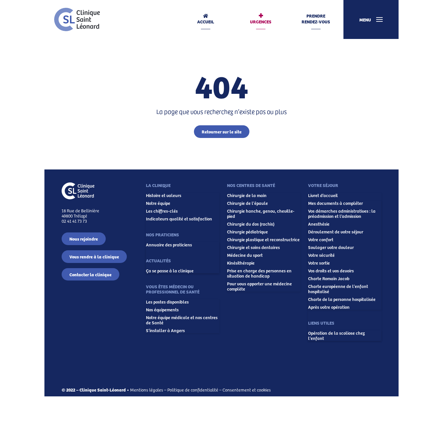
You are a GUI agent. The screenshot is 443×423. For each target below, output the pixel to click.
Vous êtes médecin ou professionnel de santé (172, 289)
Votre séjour (323, 185)
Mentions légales (146, 390)
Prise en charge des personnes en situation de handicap (259, 273)
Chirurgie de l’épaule (247, 203)
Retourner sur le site (222, 131)
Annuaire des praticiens (169, 244)
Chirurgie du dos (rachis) (250, 224)
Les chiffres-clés (162, 211)
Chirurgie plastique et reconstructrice (263, 239)
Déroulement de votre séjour (335, 231)
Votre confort (320, 239)
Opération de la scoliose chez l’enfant (336, 335)
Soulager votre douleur (331, 247)
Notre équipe (158, 203)
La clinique (158, 185)
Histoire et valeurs (163, 195)
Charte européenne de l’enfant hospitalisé (338, 289)
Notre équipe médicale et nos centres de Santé (182, 320)
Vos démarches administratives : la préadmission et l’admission (342, 213)
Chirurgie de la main (247, 195)
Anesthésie (318, 224)
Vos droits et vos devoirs (331, 270)
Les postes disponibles (167, 302)
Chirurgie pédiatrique (247, 231)
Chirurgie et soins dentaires (253, 247)
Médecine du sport (245, 255)
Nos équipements (162, 309)
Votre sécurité (321, 255)
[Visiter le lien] (77, 19)
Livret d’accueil (323, 195)
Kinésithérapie (241, 263)
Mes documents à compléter (335, 203)
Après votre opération (329, 307)
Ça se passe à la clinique (170, 270)
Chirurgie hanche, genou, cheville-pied (260, 213)
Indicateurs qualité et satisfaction (179, 218)
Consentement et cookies (246, 390)
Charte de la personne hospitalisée (342, 299)
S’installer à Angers (165, 330)
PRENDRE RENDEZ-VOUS (316, 19)
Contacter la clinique (90, 274)
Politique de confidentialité (192, 390)
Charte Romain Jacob (329, 278)
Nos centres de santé (251, 185)
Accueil (205, 21)
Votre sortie (319, 263)
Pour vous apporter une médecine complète (259, 286)
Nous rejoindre (83, 238)
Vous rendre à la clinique (94, 256)
